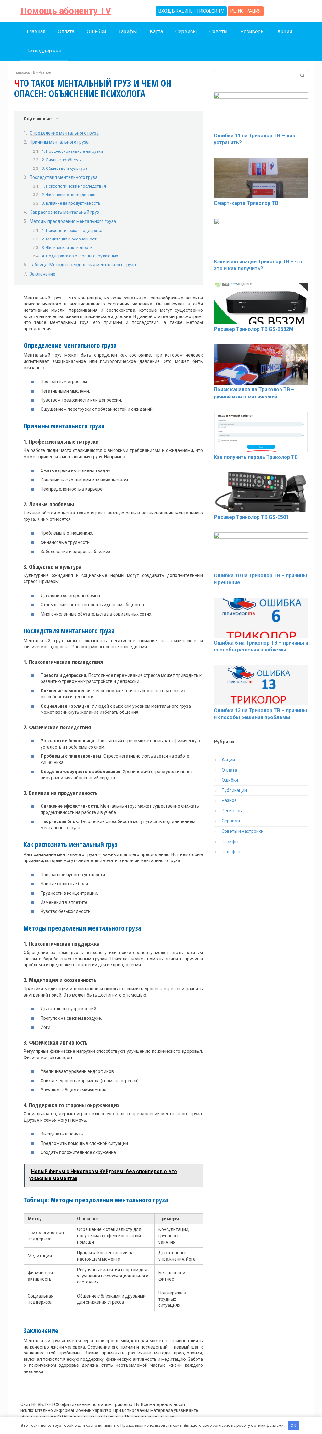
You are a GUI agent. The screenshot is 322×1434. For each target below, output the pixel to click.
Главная (36, 32)
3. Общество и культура (64, 168)
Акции (284, 32)
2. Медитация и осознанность (70, 239)
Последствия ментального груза (63, 177)
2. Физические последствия (68, 194)
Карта (156, 32)
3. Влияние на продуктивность (71, 203)
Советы (218, 32)
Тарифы (128, 32)
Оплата (66, 32)
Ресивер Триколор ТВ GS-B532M (253, 329)
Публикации (234, 790)
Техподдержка (44, 51)
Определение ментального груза (64, 132)
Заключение (42, 274)
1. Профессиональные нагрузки (72, 151)
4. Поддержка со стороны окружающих (80, 256)
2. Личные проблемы (62, 159)
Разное (229, 800)
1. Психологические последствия (74, 186)
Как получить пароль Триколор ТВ (256, 457)
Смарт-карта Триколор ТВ (246, 203)
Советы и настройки (243, 831)
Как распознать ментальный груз (64, 212)
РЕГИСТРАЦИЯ (245, 11)
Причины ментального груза (59, 142)
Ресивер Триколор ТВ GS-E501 (251, 517)
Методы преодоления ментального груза (73, 221)
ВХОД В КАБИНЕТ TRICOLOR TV (191, 11)
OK (293, 1425)
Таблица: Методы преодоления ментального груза (83, 264)
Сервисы (186, 32)
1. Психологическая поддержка (72, 230)
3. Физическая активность (67, 247)
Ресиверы (252, 32)
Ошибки (96, 32)
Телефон (231, 851)
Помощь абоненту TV (66, 11)
